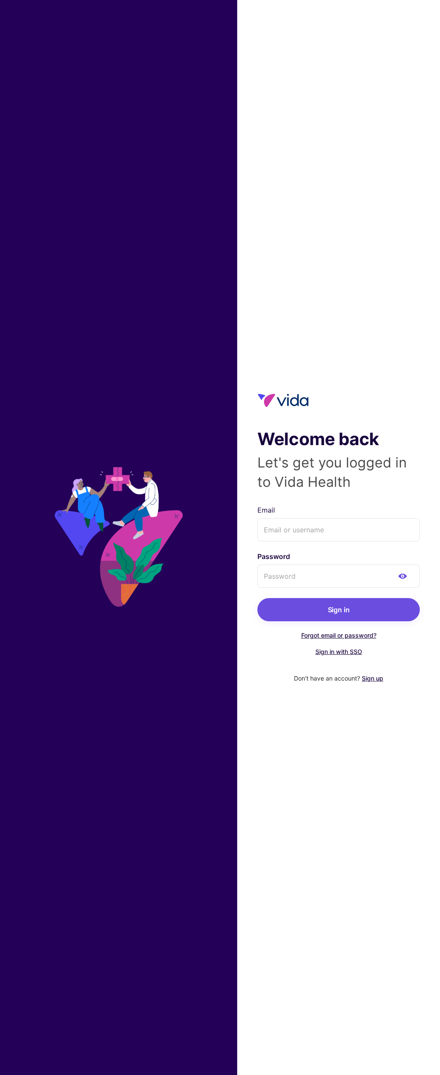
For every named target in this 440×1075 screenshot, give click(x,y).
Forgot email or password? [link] (338, 635)
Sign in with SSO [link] (338, 651)
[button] (402, 576)
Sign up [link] (372, 678)
